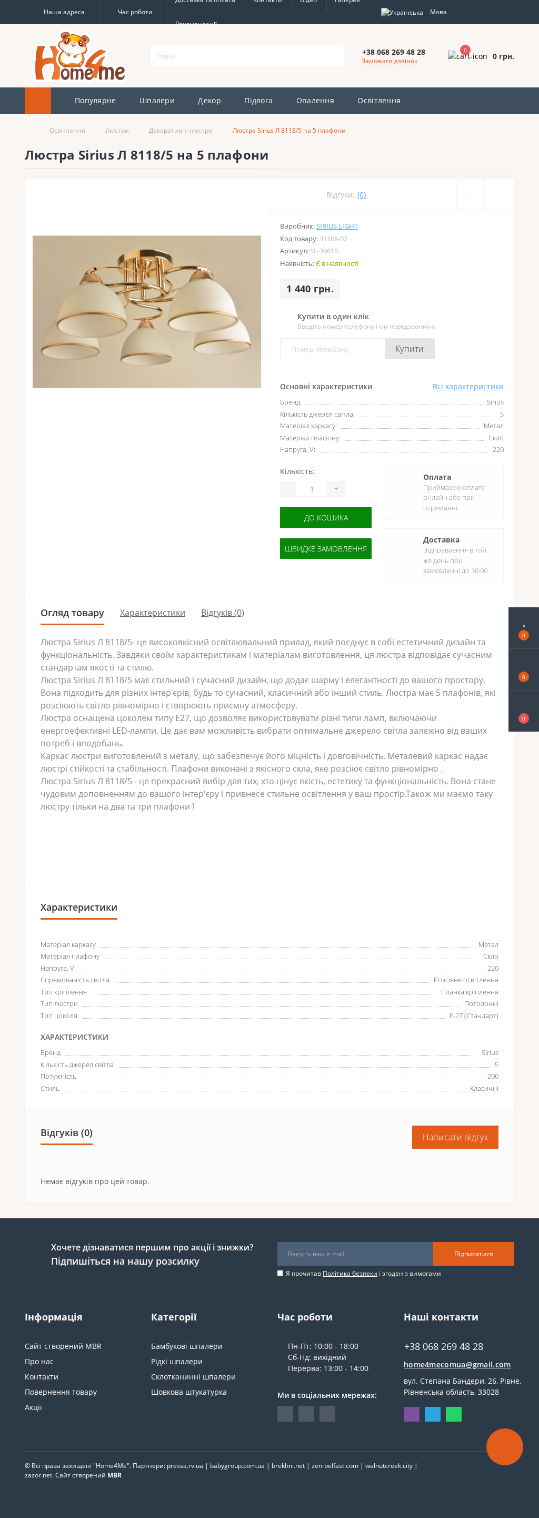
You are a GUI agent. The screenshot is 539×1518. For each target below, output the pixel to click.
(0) (361, 195)
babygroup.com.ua (237, 1465)
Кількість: (297, 471)
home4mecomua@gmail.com (457, 1364)
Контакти (41, 1377)
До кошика (326, 517)
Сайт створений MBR (63, 1346)
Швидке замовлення (326, 549)
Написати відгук (455, 1137)
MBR (114, 1475)
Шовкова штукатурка (189, 1392)
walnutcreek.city (389, 1465)
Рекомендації (196, 23)
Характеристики (152, 612)
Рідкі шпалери (177, 1361)
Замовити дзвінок (389, 60)
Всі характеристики (468, 386)
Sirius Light (337, 226)
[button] (62, 12)
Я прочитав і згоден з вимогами (363, 1273)
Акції (33, 1407)
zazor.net (38, 1475)
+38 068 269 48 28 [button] (443, 1346)
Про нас (39, 1361)
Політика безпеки (350, 1273)
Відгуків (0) (222, 612)
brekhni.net (288, 1465)
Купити (409, 348)
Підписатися (473, 1253)
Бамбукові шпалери (187, 1346)
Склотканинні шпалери (193, 1377)
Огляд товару (72, 612)
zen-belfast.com (335, 1465)
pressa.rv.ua (185, 1465)
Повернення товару (61, 1392)
